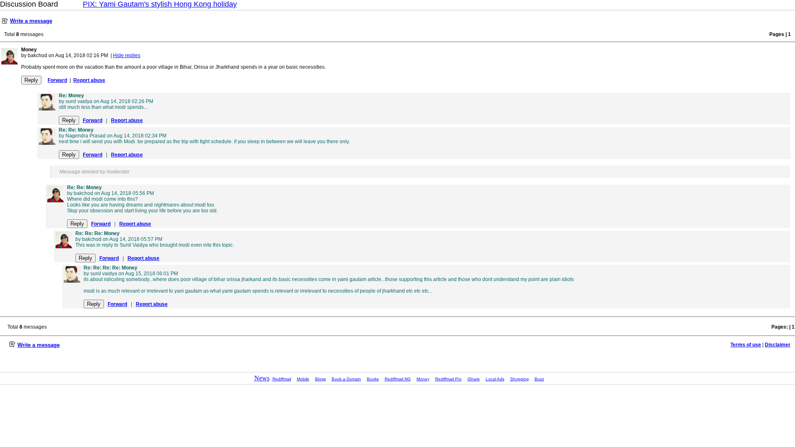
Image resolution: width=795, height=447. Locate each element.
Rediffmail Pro (448, 379)
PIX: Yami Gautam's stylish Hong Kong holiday (160, 4)
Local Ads (495, 379)
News (262, 378)
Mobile (303, 379)
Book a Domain (346, 379)
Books (373, 379)
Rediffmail (281, 379)
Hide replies (126, 55)
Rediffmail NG (398, 379)
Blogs (320, 379)
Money (423, 379)
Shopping (519, 379)
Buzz (539, 379)
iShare (473, 379)
